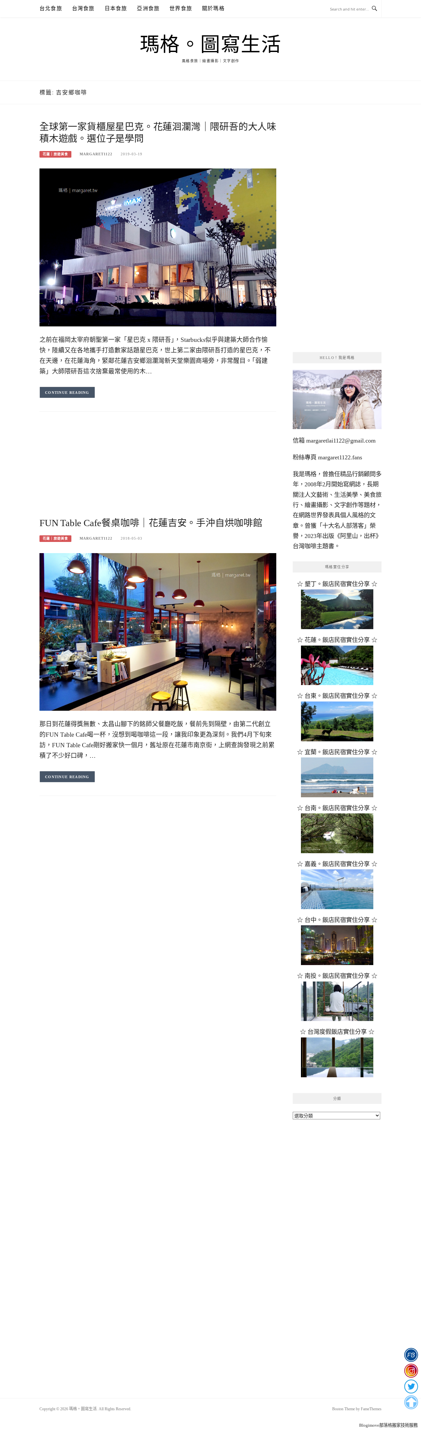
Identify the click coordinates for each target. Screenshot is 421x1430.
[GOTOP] (411, 1402)
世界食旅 (180, 8)
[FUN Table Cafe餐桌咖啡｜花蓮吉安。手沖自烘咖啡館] (157, 631)
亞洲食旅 (148, 8)
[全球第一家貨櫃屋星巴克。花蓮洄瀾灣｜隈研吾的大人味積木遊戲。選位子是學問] (157, 246)
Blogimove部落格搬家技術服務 (388, 1425)
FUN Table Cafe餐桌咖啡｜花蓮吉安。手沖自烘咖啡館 (150, 523)
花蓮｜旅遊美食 (55, 154)
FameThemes (371, 1409)
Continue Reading (67, 393)
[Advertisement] (157, 471)
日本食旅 (116, 8)
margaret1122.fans (339, 457)
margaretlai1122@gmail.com (341, 440)
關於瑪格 (213, 8)
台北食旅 (50, 8)
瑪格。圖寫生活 (211, 45)
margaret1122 (96, 154)
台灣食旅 (83, 8)
